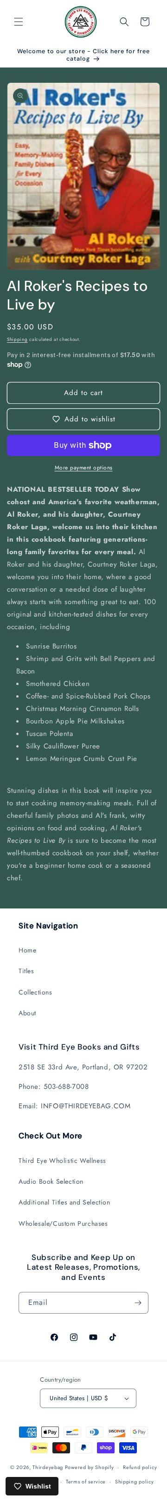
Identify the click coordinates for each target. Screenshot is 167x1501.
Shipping (17, 339)
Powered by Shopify (89, 1467)
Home (27, 950)
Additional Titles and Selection (64, 1202)
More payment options (84, 467)
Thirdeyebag (47, 1467)
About (27, 1013)
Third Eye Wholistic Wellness (62, 1160)
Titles (26, 971)
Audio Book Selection (51, 1181)
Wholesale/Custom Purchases (63, 1223)
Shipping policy (134, 1481)
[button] (18, 22)
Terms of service (86, 1481)
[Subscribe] (138, 1303)
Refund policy (140, 1467)
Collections (35, 992)
